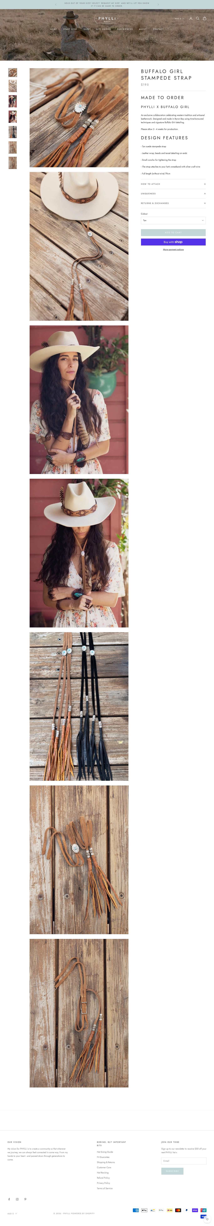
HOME (53, 29)
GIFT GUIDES (103, 29)
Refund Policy (103, 1177)
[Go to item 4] (12, 116)
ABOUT (143, 29)
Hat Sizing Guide (105, 1151)
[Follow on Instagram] (17, 1199)
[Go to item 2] (12, 85)
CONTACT (158, 29)
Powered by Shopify (83, 1213)
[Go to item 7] (12, 162)
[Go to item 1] (12, 72)
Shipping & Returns (106, 1162)
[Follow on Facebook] (9, 1199)
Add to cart (173, 232)
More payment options (173, 249)
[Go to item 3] (12, 101)
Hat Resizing (103, 1172)
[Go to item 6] (12, 147)
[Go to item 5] (12, 132)
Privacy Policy (103, 1183)
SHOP (87, 29)
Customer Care (104, 1167)
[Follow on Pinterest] (25, 1199)
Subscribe (172, 1171)
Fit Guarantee (103, 1157)
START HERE (70, 29)
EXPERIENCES (125, 29)
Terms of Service (104, 1188)
